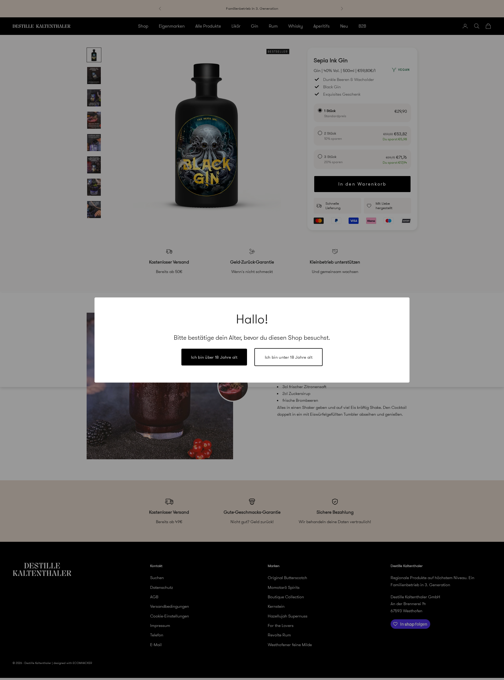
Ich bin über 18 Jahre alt (214, 357)
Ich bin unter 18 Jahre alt (288, 357)
